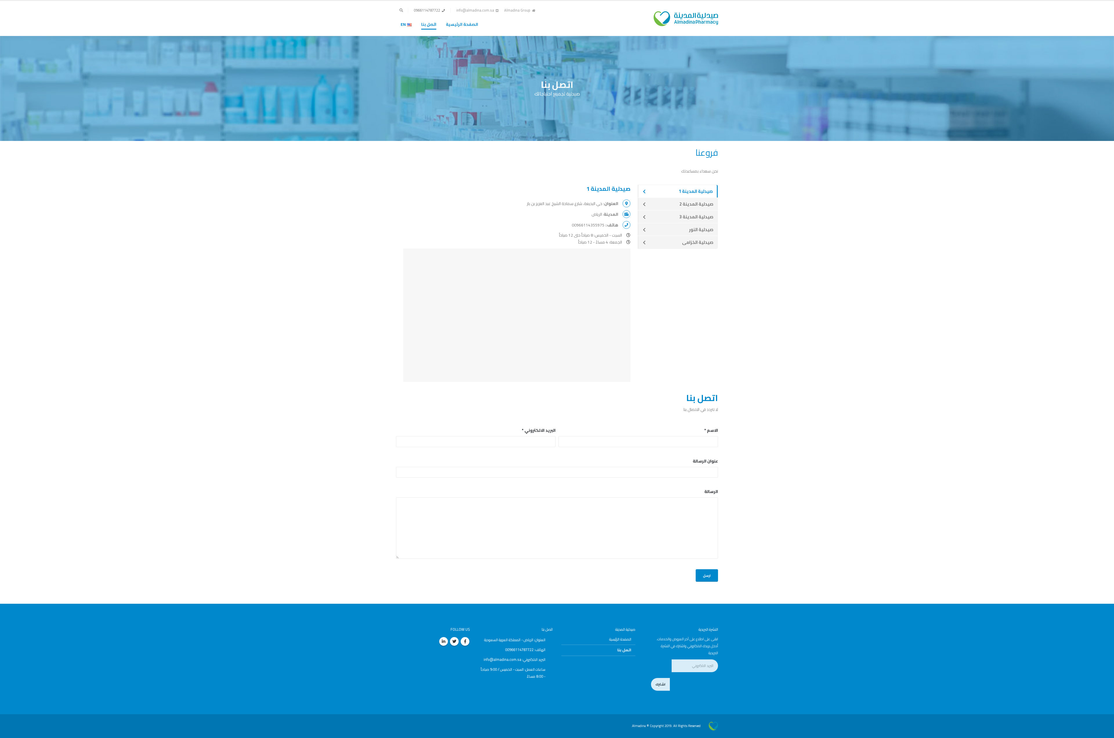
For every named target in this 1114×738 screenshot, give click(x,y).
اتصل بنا (428, 24)
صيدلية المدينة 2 (696, 204)
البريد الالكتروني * (539, 430)
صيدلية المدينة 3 (696, 217)
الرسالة (711, 491)
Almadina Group (517, 10)
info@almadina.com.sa (475, 10)
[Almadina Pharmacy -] (713, 726)
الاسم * (711, 430)
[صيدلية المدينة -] (686, 13)
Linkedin (443, 641)
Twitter (454, 641)
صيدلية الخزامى (697, 242)
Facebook (465, 641)
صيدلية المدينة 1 (696, 191)
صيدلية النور (701, 229)
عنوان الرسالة (705, 461)
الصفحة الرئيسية (462, 24)
